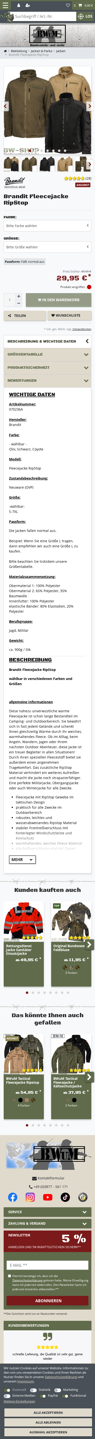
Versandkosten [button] (81, 329)
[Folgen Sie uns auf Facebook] (12, 1197)
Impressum (25, 1381)
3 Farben (71, 973)
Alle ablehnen (48, 1422)
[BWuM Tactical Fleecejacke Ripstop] (24, 1054)
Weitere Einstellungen (19, 1401)
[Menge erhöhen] (18, 296)
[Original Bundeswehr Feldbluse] (71, 921)
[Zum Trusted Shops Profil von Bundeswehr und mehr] (82, 1197)
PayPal (53, 1395)
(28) (88, 178)
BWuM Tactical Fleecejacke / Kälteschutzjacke (67, 1082)
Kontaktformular (51, 1178)
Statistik (44, 1389)
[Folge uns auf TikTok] (65, 1197)
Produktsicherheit (28, 367)
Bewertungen (22, 380)
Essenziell (19, 1389)
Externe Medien (23, 1395)
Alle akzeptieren (48, 1412)
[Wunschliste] (68, 5)
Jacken (61, 51)
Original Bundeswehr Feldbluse (70, 948)
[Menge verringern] (18, 303)
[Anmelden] (19, 5)
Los (89, 16)
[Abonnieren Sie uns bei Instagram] (30, 1197)
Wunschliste (67, 315)
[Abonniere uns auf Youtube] (47, 1197)
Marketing (70, 1389)
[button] (83, 5)
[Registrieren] (28, 5)
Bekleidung (19, 51)
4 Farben (24, 1105)
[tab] (47, 341)
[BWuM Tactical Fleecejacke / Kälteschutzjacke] (71, 1054)
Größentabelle (25, 354)
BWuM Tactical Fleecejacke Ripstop (22, 1080)
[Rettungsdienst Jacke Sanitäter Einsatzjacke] (24, 921)
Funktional (78, 1395)
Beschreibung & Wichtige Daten (42, 341)
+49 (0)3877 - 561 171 (50, 1186)
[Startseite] (47, 35)
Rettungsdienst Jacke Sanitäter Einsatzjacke (19, 950)
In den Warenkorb (60, 299)
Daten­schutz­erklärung (61, 1377)
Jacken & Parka (41, 51)
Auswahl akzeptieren (48, 1432)
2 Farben (71, 1105)
